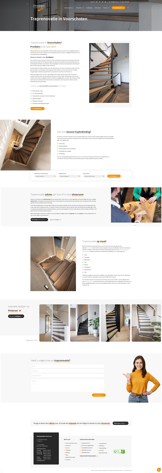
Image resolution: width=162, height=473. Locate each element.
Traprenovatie (68, 8)
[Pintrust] (103, 1)
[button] (37, 108)
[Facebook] (100, 1)
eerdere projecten (89, 281)
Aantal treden (86, 173)
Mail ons (40, 441)
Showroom (98, 8)
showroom (89, 248)
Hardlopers (89, 8)
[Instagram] (97, 1)
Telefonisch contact (42, 439)
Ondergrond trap (62, 173)
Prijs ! (113, 176)
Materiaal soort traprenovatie (41, 173)
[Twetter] (106, 1)
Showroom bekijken (54, 219)
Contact (105, 8)
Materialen (79, 8)
